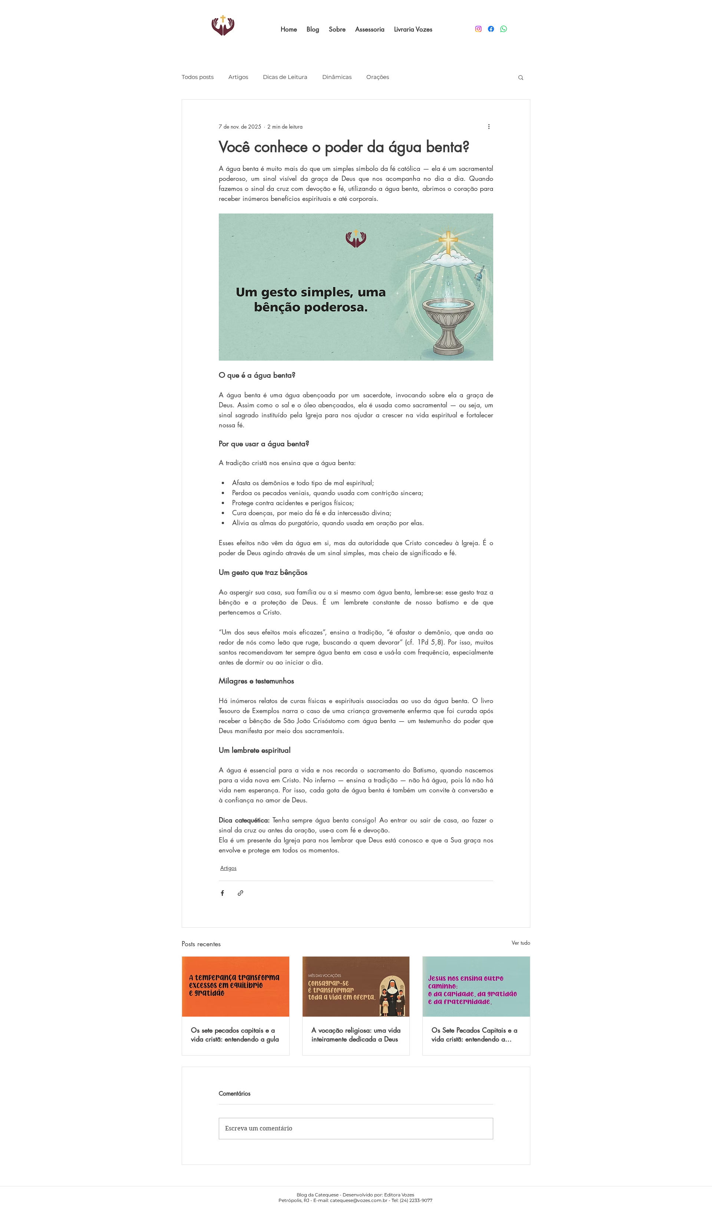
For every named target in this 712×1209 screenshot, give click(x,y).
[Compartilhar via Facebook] (222, 893)
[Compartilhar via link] (240, 893)
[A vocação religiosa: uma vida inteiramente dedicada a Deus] (356, 987)
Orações (377, 77)
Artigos (238, 77)
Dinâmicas (337, 77)
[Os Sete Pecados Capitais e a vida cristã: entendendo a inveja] (476, 987)
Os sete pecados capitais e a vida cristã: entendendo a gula (235, 1034)
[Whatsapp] (504, 29)
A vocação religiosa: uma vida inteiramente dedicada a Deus (356, 1034)
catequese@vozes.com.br (359, 1200)
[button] (520, 77)
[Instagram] (478, 29)
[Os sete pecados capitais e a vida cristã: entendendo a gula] (235, 987)
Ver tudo (521, 942)
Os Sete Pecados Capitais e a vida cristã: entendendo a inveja (474, 1034)
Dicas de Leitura (285, 77)
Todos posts (198, 77)
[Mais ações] (488, 126)
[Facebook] (491, 29)
